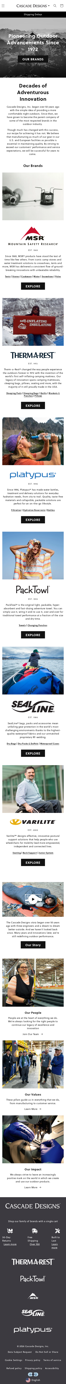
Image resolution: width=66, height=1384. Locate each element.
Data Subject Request (20, 1352)
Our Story (33, 945)
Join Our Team (31, 1034)
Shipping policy (33, 1368)
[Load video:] (33, 899)
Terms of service (52, 1360)
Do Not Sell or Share (46, 1352)
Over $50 (35, 1244)
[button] (55, 5)
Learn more (10, 1244)
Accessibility (52, 1368)
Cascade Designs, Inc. (37, 1346)
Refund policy (14, 1368)
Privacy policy (32, 1360)
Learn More (30, 1109)
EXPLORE (33, 286)
